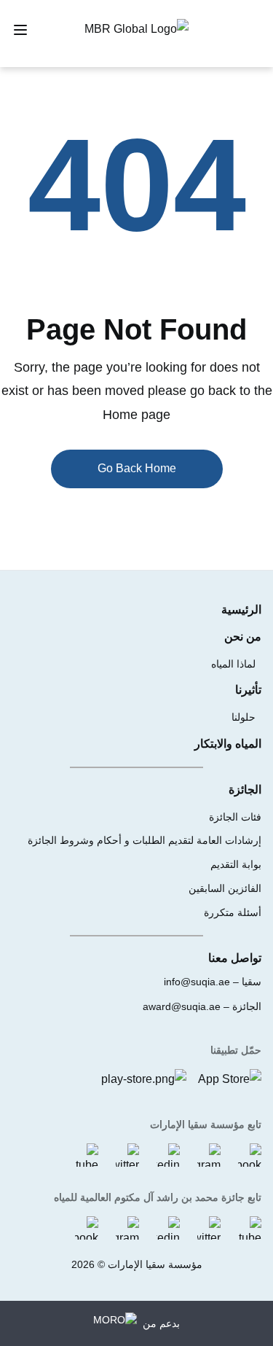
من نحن (242, 636)
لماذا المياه (233, 664)
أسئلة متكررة (232, 912)
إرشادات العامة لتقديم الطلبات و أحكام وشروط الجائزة (144, 840)
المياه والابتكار (227, 743)
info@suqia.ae (197, 981)
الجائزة (245, 789)
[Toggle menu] (20, 30)
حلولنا (244, 717)
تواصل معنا (234, 958)
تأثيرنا (248, 690)
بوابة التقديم (235, 864)
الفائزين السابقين (225, 888)
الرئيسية (241, 609)
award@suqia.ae (182, 1006)
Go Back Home (137, 468)
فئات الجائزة (235, 817)
